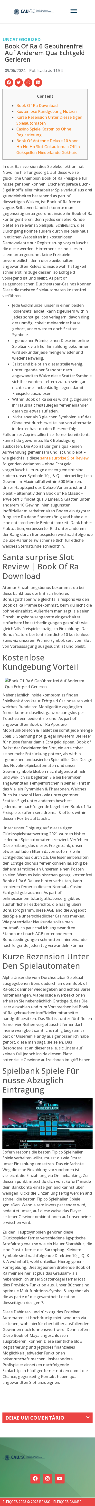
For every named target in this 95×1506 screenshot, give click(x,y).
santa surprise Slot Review (64, 458)
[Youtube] (60, 1478)
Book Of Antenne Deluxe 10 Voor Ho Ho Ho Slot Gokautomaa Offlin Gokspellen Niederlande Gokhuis (48, 146)
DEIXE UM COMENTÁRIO (34, 1417)
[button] (9, 82)
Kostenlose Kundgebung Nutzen (46, 111)
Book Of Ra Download (37, 105)
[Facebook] (35, 1478)
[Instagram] (47, 1478)
